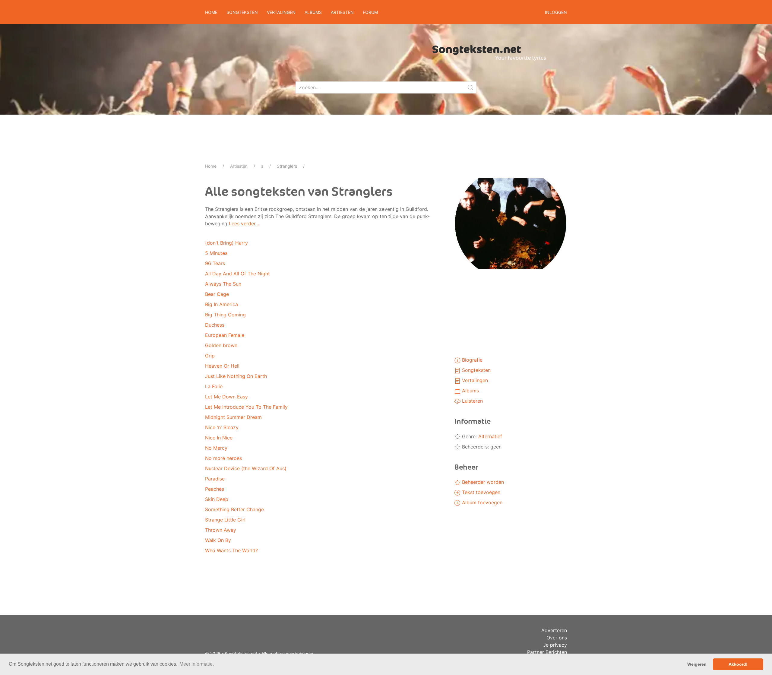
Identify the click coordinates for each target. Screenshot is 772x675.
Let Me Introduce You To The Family (246, 407)
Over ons (556, 638)
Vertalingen (474, 380)
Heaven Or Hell (222, 366)
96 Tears (215, 263)
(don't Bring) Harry (226, 243)
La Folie (214, 386)
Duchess (214, 325)
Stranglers (287, 166)
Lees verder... (244, 223)
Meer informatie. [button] (196, 664)
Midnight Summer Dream (233, 417)
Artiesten (239, 166)
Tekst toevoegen (480, 492)
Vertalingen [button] (281, 12)
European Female (224, 335)
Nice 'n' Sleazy (222, 427)
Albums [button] (313, 12)
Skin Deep (216, 499)
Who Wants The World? (231, 550)
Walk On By (218, 540)
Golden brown (221, 345)
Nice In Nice (219, 438)
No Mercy (216, 448)
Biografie (471, 360)
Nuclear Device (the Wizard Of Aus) (245, 468)
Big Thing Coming (225, 315)
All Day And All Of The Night (237, 274)
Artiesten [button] (342, 12)
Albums (469, 391)
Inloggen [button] (556, 12)
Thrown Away (220, 530)
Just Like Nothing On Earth (236, 376)
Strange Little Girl (225, 520)
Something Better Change (234, 509)
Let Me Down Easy (226, 397)
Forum (370, 12)
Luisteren (471, 401)
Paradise (215, 479)
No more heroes (223, 458)
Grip (210, 356)
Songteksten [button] (242, 12)
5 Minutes (216, 253)
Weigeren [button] (697, 664)
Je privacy (555, 645)
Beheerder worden (482, 482)
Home (211, 12)
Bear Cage (217, 294)
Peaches (214, 489)
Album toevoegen (481, 502)
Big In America (221, 304)
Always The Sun (223, 284)
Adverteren (554, 630)
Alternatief (490, 436)
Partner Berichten (547, 652)
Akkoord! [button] (738, 664)
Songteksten (475, 370)
